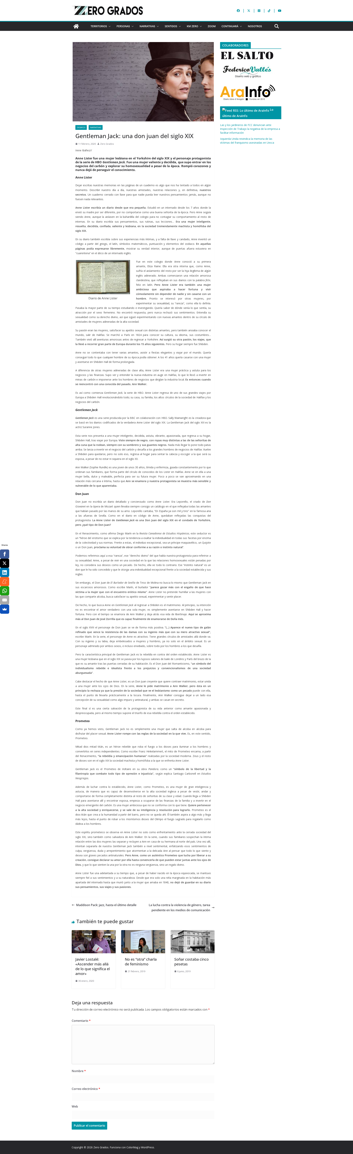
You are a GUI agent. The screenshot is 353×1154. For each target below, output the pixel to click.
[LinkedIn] (4, 572)
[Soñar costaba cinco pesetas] (193, 933)
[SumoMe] (4, 609)
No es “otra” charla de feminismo (141, 962)
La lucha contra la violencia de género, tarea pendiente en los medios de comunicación (179, 907)
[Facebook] (4, 554)
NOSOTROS (255, 26)
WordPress (147, 1147)
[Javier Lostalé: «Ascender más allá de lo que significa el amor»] (94, 933)
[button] (109, 26)
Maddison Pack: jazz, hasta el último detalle (106, 905)
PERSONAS (123, 26)
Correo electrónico (86, 1089)
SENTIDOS (171, 26)
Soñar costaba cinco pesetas (191, 962)
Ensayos (81, 127)
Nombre (79, 1071)
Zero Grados (107, 143)
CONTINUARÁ (230, 26)
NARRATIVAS (147, 26)
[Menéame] (4, 581)
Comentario (81, 1021)
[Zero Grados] (76, 26)
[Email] (4, 600)
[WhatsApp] (4, 590)
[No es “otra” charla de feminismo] (143, 933)
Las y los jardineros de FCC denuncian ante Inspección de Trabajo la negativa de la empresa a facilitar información (250, 128)
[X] (4, 563)
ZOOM (212, 26)
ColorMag (132, 1147)
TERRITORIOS (99, 26)
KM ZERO (192, 26)
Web (75, 1106)
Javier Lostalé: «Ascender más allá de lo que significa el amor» (92, 966)
